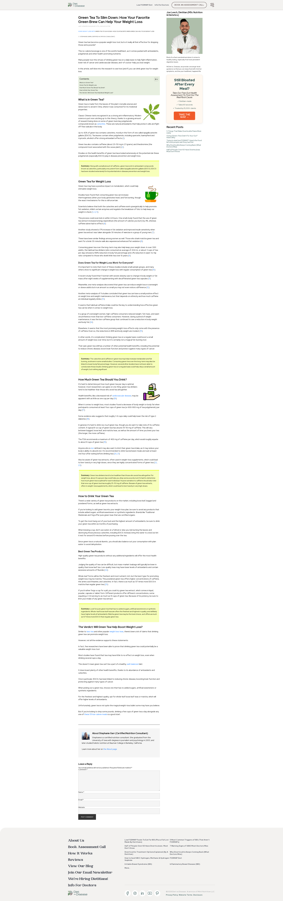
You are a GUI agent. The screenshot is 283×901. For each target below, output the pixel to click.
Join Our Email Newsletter (90, 872)
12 (148, 287)
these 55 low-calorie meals (95, 714)
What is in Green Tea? (86, 82)
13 (103, 299)
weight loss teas (116, 631)
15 (141, 331)
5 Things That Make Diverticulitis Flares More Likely (183, 132)
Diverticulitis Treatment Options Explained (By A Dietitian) (146, 853)
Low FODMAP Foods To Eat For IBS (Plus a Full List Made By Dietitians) (147, 841)
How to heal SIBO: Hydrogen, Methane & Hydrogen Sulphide (147, 859)
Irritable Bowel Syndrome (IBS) (138, 864)
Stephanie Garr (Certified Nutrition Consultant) (97, 36)
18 (88, 419)
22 (156, 462)
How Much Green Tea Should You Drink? (92, 88)
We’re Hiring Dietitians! (88, 879)
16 (115, 398)
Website (81, 807)
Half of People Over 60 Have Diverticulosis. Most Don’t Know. (183, 150)
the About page (110, 749)
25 (106, 584)
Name (81, 792)
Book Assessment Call (87, 847)
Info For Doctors (162, 5)
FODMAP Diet (176, 858)
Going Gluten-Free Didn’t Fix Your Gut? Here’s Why (182, 137)
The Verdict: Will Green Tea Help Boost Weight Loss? (96, 93)
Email (80, 800)
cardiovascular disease (121, 395)
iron (92, 448)
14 (91, 322)
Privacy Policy (172, 895)
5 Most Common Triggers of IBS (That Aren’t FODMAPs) (190, 841)
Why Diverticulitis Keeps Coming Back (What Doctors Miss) (183, 146)
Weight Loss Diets (88, 31)
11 (149, 278)
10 (154, 270)
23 (79, 465)
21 (118, 453)
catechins (101, 124)
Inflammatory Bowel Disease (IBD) (185, 864)
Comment (82, 769)
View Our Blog (80, 866)
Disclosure (198, 895)
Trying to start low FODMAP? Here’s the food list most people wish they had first (184, 141)
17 (83, 410)
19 (105, 442)
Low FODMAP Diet (145, 5)
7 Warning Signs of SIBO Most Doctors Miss (189, 846)
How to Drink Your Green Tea (88, 90)
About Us (76, 840)
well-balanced (133, 664)
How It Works (80, 853)
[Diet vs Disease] (76, 5)
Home (80, 31)
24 (106, 570)
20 (115, 453)
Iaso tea (90, 631)
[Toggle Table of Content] (155, 79)
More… (127, 868)
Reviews (75, 860)
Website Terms (185, 895)
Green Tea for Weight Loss (88, 85)
